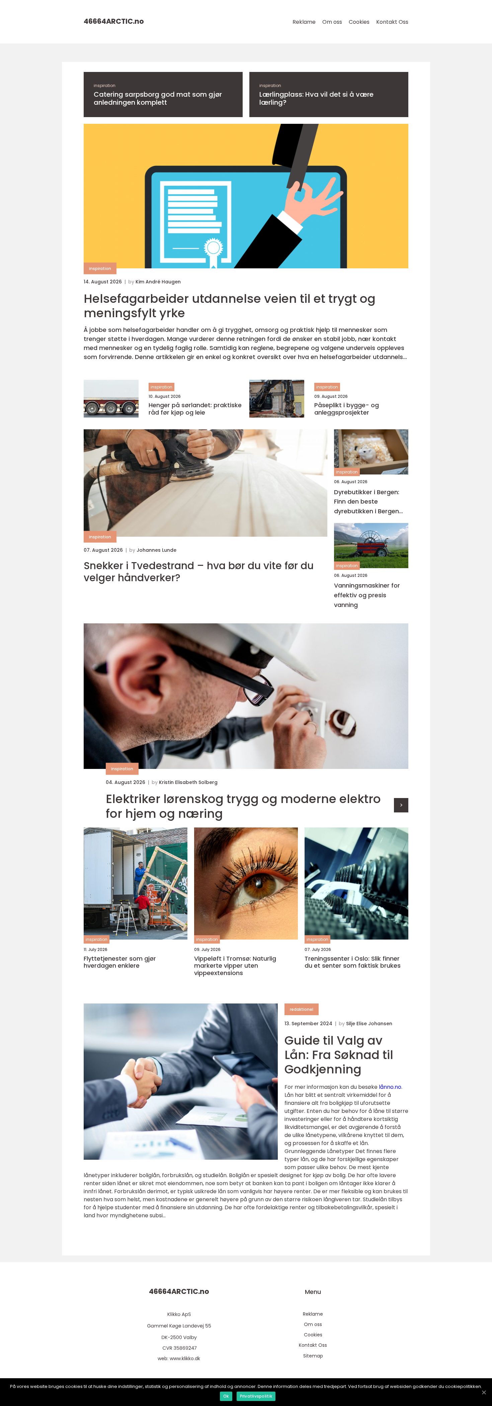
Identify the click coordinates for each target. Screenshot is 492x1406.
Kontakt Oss (392, 22)
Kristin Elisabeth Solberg (188, 782)
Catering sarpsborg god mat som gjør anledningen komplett (158, 98)
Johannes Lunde (156, 550)
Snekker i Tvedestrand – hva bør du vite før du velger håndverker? (199, 572)
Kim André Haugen (158, 281)
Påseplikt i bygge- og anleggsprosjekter (346, 409)
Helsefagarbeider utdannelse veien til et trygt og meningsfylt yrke (230, 305)
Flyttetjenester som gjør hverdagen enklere (120, 962)
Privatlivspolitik (256, 1396)
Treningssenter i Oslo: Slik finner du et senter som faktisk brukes (353, 962)
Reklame (304, 22)
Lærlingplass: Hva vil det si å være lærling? (316, 98)
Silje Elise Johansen (369, 1023)
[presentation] (401, 805)
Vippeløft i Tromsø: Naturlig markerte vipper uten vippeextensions (235, 966)
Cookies (359, 22)
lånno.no (390, 1087)
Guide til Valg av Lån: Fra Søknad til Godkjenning (338, 1055)
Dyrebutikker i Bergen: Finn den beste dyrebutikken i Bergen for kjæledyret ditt (366, 502)
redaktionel (301, 1009)
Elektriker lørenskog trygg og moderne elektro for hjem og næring (243, 806)
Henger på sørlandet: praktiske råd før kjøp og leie (195, 409)
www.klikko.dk (185, 1358)
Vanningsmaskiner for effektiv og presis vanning (367, 595)
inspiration (104, 85)
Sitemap (313, 1355)
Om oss (332, 22)
